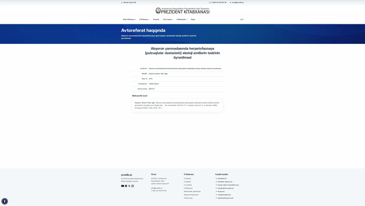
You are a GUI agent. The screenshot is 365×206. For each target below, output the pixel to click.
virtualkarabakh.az (224, 195)
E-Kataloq (187, 178)
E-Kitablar (187, 182)
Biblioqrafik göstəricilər (192, 191)
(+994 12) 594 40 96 (219, 2)
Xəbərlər (156, 19)
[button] (4, 201)
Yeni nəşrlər (167, 19)
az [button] (242, 19)
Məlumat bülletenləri (191, 195)
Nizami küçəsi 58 (130, 2)
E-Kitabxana (143, 19)
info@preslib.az (238, 2)
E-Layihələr (188, 185)
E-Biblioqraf (188, 188)
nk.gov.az (221, 191)
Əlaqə (193, 19)
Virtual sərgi (188, 198)
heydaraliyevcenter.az (226, 188)
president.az (222, 178)
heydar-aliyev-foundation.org (228, 185)
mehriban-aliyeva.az (225, 182)
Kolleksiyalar (181, 19)
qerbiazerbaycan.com (225, 198)
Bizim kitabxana (128, 19)
